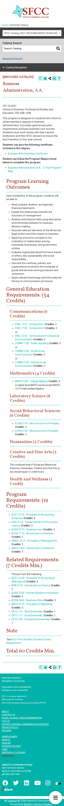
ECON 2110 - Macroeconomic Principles (37, 423)
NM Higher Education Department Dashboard (21, 703)
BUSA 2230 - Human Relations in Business (35, 592)
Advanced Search (12, 58)
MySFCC (6, 739)
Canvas (6, 743)
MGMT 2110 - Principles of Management (34, 540)
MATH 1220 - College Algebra (31, 381)
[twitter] (15, 783)
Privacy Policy (10, 727)
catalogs (12, 800)
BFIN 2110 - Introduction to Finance (31, 585)
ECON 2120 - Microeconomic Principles (36, 430)
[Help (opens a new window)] (59, 78)
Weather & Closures (13, 752)
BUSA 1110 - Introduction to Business (32, 533)
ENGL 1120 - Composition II (30, 328)
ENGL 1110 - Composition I (29, 324)
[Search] (58, 48)
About (5, 711)
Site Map (6, 730)
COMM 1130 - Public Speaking (32, 343)
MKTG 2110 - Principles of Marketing (32, 604)
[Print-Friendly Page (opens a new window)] (54, 78)
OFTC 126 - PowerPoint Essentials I (31, 619)
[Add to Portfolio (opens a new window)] (45, 78)
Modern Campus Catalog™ (39, 804)
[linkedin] (26, 783)
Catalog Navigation (16, 67)
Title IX (6, 721)
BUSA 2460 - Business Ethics (28, 600)
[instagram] (47, 783)
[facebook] (5, 783)
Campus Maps (9, 736)
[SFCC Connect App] (58, 783)
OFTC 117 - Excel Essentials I (27, 615)
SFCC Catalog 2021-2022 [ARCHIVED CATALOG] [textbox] (30, 33)
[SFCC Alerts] (7, 789)
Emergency (8, 755)
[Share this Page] (50, 78)
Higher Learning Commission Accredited (25, 724)
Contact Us (8, 714)
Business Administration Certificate (28, 153)
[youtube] (37, 783)
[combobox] (32, 33)
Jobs (4, 749)
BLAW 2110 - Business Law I (27, 529)
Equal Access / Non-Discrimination (22, 718)
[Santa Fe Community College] (30, 11)
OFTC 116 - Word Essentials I (27, 611)
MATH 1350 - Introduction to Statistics (33, 548)
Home (5, 25)
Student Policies (11, 746)
